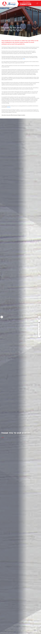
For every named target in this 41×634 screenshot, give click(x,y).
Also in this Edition (39, 329)
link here (8, 107)
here (24, 58)
